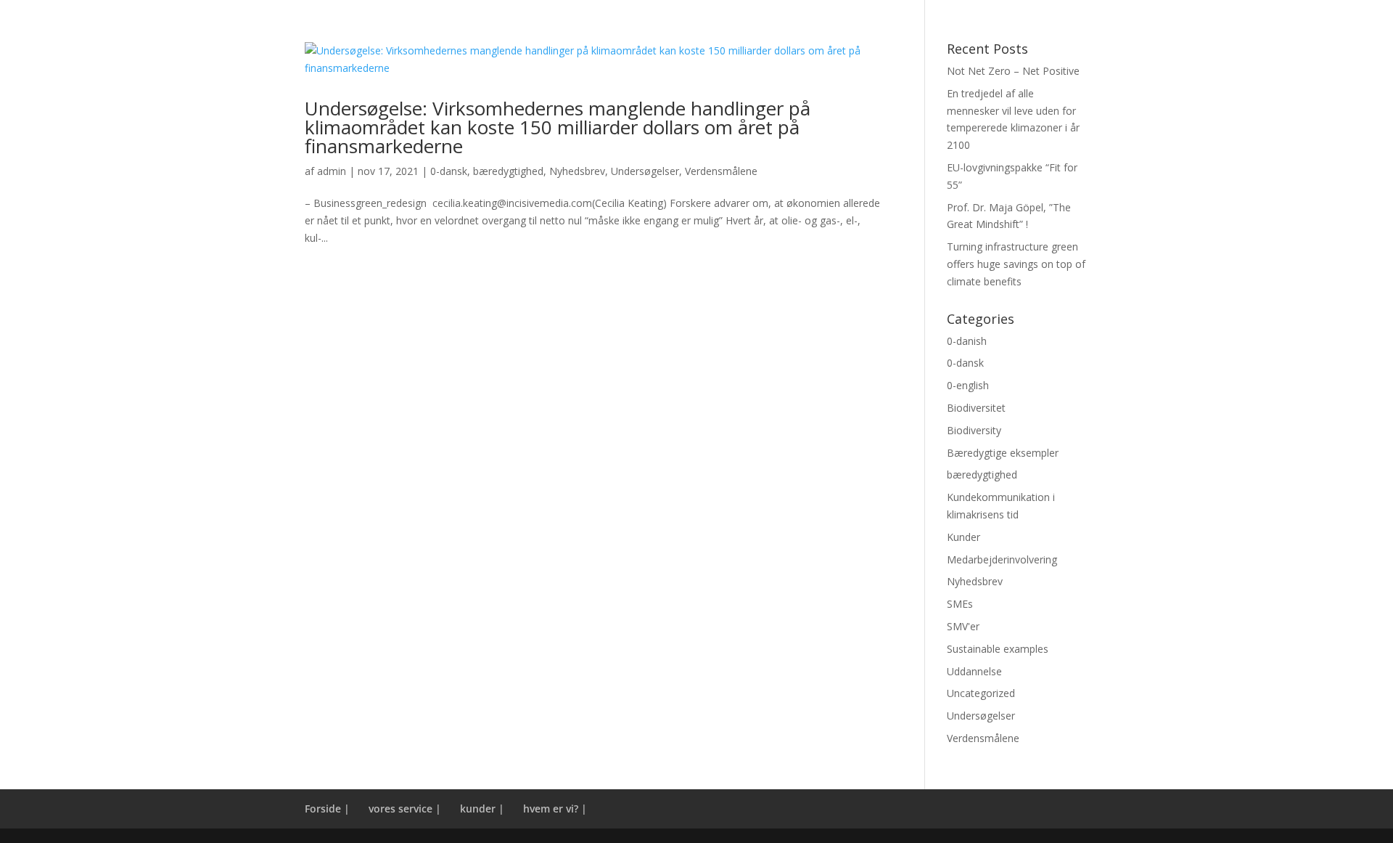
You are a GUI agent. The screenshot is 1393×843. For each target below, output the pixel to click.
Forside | (327, 808)
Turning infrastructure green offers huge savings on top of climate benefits (1016, 264)
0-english (968, 385)
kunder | (482, 808)
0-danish (967, 341)
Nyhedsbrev (577, 171)
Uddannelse (974, 671)
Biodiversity (974, 430)
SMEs (960, 604)
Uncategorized (981, 693)
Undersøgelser (645, 171)
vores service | (405, 808)
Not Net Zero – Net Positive (1013, 71)
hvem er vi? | (555, 808)
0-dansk (448, 171)
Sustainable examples (997, 649)
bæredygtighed (508, 171)
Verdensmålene (721, 171)
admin (331, 171)
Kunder (963, 537)
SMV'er (963, 626)
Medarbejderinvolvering (1002, 559)
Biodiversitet (976, 408)
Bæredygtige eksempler (1003, 453)
